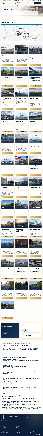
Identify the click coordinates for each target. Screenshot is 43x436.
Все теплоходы (3, 425)
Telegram (30, 335)
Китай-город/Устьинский (21, 55)
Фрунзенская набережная (6, 268)
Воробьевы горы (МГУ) (6, 77)
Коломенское (32, 121)
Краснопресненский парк (35, 209)
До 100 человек (4, 427)
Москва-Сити (4, 165)
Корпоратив (16, 427)
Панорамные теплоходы (5, 432)
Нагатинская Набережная (35, 229)
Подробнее (7, 64)
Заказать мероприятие (37, 2)
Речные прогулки (17, 432)
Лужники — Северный (5, 144)
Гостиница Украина (19, 209)
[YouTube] (41, 434)
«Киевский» (32, 55)
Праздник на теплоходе (18, 428)
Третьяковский (33, 165)
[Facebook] (36, 434)
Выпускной (16, 431)
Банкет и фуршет (17, 426)
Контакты (30, 425)
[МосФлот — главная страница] (6, 2)
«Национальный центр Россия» (6, 99)
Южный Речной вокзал (20, 268)
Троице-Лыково (33, 249)
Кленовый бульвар (19, 121)
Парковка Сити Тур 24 (34, 268)
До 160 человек (4, 428)
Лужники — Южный (20, 144)
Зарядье (3, 55)
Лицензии (30, 426)
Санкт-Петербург (33, 0)
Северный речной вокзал (21, 98)
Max (26, 335)
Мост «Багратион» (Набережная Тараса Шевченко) (20, 230)
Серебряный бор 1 (19, 291)
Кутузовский (4, 187)
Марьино (31, 144)
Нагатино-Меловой (5, 291)
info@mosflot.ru (39, 0)
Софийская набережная (20, 249)
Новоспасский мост (34, 98)
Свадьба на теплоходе (18, 425)
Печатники (3, 249)
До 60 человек (3, 426)
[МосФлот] (3, 417)
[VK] (39, 434)
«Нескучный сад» (5, 121)
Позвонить (5, 333)
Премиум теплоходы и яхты (5, 431)
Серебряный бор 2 (33, 291)
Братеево (17, 187)
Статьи (30, 432)
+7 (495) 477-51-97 (27, 326)
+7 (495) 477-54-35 (30, 415)
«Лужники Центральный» (35, 187)
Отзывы (30, 427)
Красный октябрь (5, 229)
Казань (36, 0)
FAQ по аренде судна (31, 431)
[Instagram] (38, 434)
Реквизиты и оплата (31, 428)
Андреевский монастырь (6, 209)
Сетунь (2, 310)
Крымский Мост (19, 77)
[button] (19, 33)
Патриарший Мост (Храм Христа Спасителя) (35, 78)
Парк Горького (18, 165)
